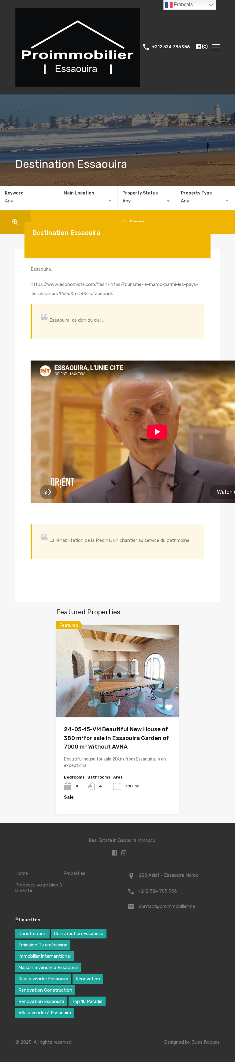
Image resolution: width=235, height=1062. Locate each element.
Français (183, 4)
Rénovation (88, 979)
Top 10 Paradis (87, 1001)
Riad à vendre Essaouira (43, 979)
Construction (32, 933)
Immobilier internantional (44, 956)
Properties (74, 873)
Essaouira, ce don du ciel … (77, 320)
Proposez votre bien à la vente (38, 887)
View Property (117, 698)
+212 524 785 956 (171, 47)
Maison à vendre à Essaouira (48, 967)
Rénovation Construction (45, 990)
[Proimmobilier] (77, 84)
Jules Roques (206, 1042)
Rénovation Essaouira (41, 1001)
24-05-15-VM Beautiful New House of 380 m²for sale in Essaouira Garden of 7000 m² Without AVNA (116, 738)
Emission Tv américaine (42, 945)
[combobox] (88, 201)
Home (21, 873)
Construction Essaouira (78, 933)
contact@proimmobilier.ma (167, 906)
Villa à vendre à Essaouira (44, 1013)
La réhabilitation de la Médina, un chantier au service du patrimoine (119, 540)
